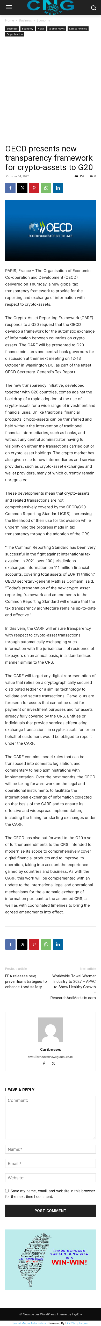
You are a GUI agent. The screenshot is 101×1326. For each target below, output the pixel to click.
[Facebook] (10, 188)
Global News (57, 28)
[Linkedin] (58, 188)
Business (25, 20)
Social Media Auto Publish (30, 1323)
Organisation (15, 34)
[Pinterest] (34, 188)
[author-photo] (50, 1042)
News (41, 28)
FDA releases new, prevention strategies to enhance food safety (26, 981)
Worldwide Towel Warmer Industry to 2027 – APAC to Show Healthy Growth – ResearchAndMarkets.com (73, 987)
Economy (43, 20)
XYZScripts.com (78, 1323)
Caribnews (50, 1049)
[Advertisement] (50, 90)
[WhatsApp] (46, 188)
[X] (22, 188)
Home (9, 20)
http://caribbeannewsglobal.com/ (50, 1057)
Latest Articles (78, 28)
